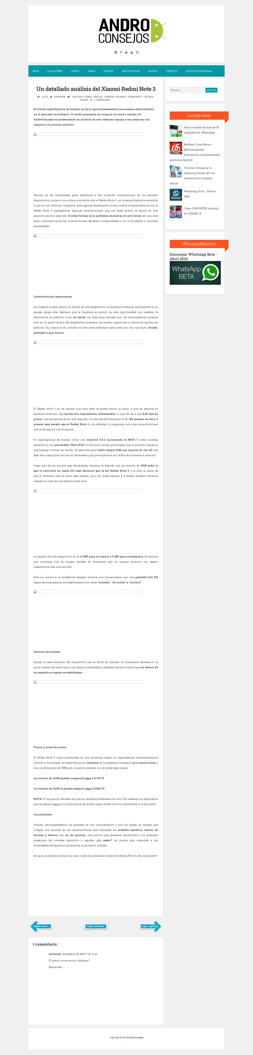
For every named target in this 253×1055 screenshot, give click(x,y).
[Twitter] (126, 52)
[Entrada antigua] (150, 932)
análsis (98, 96)
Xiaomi (84, 99)
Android (109, 96)
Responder (55, 967)
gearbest (121, 96)
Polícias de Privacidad (199, 71)
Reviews (108, 71)
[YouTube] (132, 52)
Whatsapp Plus (131, 71)
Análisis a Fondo (82, 96)
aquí (88, 778)
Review (149, 96)
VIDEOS (91, 71)
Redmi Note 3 (136, 96)
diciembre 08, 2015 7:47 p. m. (80, 954)
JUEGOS (75, 71)
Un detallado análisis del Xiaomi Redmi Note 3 (95, 89)
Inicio (36, 71)
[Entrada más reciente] (40, 932)
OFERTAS (153, 71)
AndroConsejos (135, 1037)
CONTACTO (171, 71)
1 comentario (102, 99)
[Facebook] (121, 52)
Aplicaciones (55, 71)
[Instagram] (116, 52)
